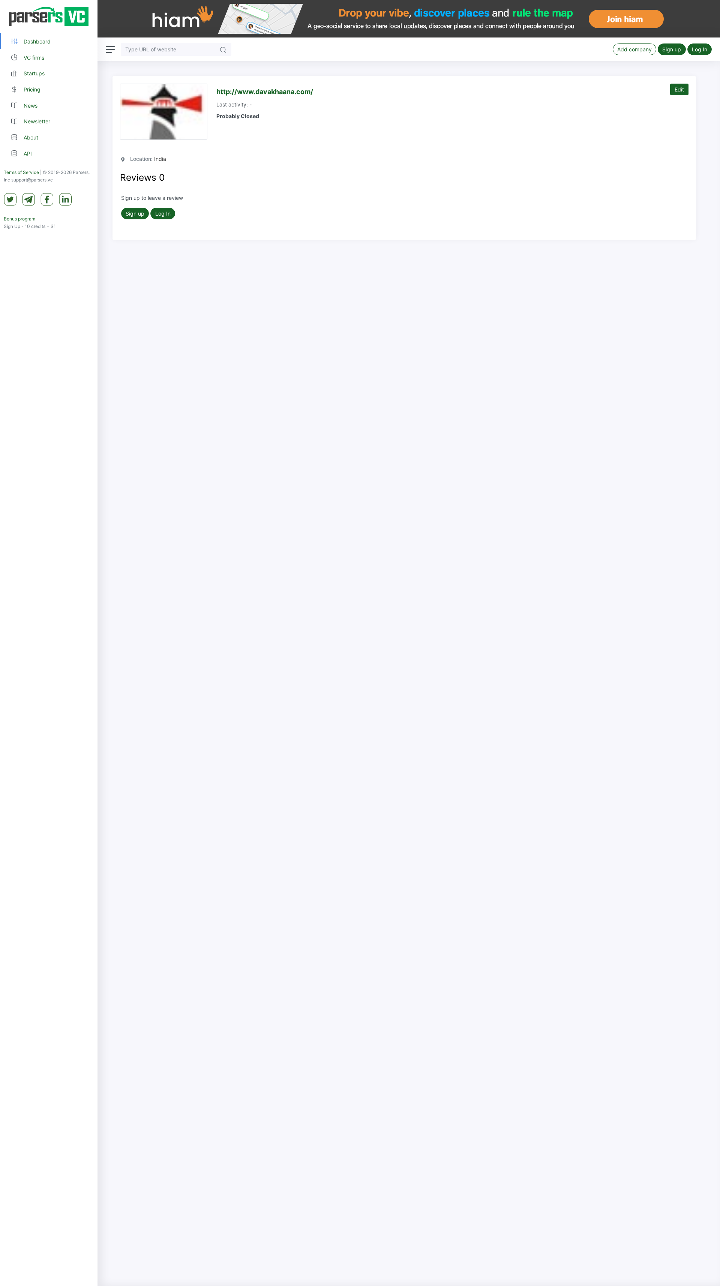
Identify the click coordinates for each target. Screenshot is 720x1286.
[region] (49, 643)
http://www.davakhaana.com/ (264, 92)
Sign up (671, 49)
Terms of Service (21, 172)
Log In (699, 49)
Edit (679, 89)
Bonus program (19, 219)
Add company (634, 49)
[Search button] (223, 49)
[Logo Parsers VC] (49, 16)
